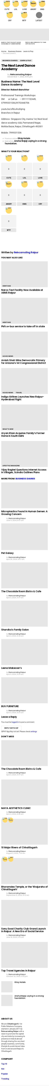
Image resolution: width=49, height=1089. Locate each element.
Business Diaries (25, 478)
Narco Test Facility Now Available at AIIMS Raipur (11, 43)
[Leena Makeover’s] (24, 652)
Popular (4, 1074)
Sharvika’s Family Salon (15, 629)
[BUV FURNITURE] (24, 690)
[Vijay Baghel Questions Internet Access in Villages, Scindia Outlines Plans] (24, 454)
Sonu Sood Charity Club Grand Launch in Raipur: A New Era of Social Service (23, 930)
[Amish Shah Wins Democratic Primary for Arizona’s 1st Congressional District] (24, 344)
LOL (15, 9)
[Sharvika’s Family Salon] (24, 614)
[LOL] (5, 820)
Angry (33, 9)
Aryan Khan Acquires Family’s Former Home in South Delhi (23, 434)
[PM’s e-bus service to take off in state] (36, 35)
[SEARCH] (46, 25)
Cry (9, 21)
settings (34, 732)
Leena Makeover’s (11, 668)
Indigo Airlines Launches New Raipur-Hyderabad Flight (22, 398)
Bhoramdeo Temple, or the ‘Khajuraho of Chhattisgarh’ (24, 888)
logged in (15, 722)
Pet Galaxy (7, 553)
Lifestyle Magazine (11, 465)
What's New (8, 429)
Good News (8, 356)
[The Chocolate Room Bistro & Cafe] (24, 575)
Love (24, 9)
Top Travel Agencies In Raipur (18, 970)
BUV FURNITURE (10, 706)
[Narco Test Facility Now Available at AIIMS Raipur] (12, 35)
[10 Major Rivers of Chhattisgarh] (24, 832)
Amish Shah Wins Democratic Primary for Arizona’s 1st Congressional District (23, 362)
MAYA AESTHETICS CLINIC (16, 808)
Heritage (7, 286)
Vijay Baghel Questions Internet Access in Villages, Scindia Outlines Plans (23, 471)
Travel (19, 392)
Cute (7, 9)
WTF (24, 21)
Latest (39, 21)
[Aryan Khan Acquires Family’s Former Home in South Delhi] (24, 417)
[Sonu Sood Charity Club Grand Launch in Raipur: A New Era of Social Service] (24, 913)
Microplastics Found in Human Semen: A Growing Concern (24, 513)
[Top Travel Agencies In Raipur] (24, 955)
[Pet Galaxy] (24, 536)
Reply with (11, 728)
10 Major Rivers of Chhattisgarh (19, 847)
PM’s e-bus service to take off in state (35, 43)
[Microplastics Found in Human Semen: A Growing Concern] (24, 495)
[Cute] (10, 820)
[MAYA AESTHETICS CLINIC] (24, 792)
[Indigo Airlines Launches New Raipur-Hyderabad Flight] (24, 381)
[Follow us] (40, 25)
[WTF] (10, 859)
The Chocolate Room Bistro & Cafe (21, 591)
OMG (42, 9)
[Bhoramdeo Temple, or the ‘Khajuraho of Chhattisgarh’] (24, 871)
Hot (2, 1069)
